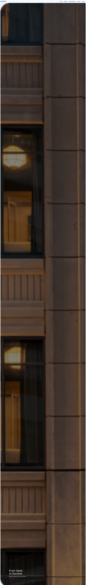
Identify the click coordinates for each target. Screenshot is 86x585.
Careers (78, 1)
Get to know (12, 578)
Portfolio (65, 1)
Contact (83, 1)
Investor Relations (72, 1)
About (61, 1)
